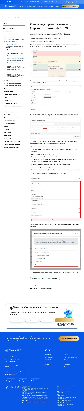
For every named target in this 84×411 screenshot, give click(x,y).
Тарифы (57, 6)
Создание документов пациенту (15, 60)
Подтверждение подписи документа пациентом (16, 63)
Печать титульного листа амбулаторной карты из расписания (15, 67)
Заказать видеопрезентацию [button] (70, 6)
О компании (45, 1)
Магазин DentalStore (49, 6)
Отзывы (21, 1)
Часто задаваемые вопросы (12, 144)
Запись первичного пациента (15, 53)
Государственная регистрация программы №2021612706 (66, 395)
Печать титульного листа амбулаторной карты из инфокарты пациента (15, 71)
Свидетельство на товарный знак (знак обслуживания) (65, 405)
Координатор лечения (10, 103)
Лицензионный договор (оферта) (64, 400)
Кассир (6, 88)
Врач (5, 97)
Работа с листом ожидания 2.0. (14, 85)
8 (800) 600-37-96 (71, 1)
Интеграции (7, 135)
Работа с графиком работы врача (15, 39)
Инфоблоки (7, 132)
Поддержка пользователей (12, 141)
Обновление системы (10, 150)
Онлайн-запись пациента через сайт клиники (14, 47)
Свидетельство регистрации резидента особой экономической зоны (67, 398)
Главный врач (8, 100)
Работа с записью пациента (13, 80)
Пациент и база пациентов (12, 94)
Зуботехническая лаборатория (13, 117)
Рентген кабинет (9, 112)
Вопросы (39, 1)
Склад (6, 109)
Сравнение (51, 1)
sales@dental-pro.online (11, 356)
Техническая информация (11, 147)
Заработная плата (9, 123)
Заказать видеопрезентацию (64, 320)
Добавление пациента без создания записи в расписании (14, 50)
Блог (57, 1)
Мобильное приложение (30, 1)
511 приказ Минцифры (62, 402)
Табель (6, 126)
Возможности (22, 6)
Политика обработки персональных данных (66, 386)
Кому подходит (31, 6)
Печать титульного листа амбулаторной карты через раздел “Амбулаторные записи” (15, 75)
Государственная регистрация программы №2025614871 (66, 392)
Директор (7, 34)
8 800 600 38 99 (9, 366)
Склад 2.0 (7, 115)
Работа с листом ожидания (13, 83)
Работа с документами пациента (16, 58)
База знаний (39, 6)
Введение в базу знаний (9, 28)
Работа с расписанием (12, 41)
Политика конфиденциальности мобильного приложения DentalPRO (66, 389)
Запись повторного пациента (15, 55)
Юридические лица (9, 120)
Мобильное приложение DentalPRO (14, 106)
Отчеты (6, 129)
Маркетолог (7, 138)
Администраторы (9, 37)
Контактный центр (9, 91)
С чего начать (8, 31)
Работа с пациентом (11, 44)
